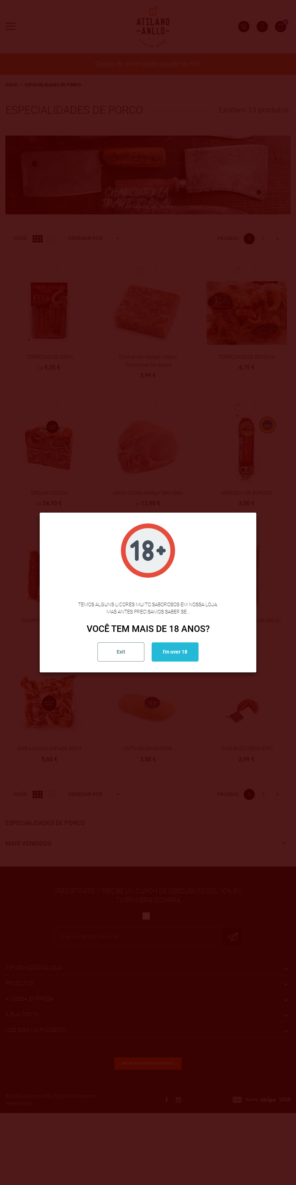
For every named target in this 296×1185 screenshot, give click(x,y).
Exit (121, 652)
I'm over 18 (175, 652)
